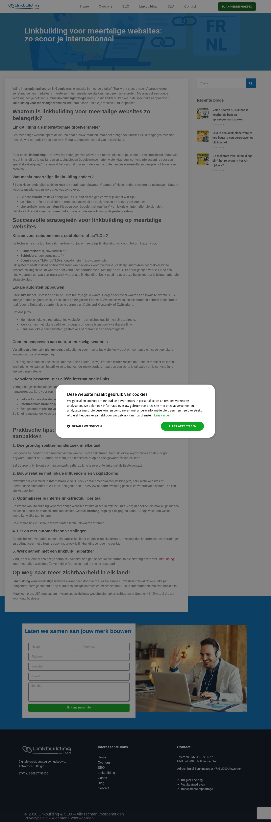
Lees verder (162, 415)
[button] (84, 426)
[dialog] (135, 411)
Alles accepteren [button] (182, 426)
